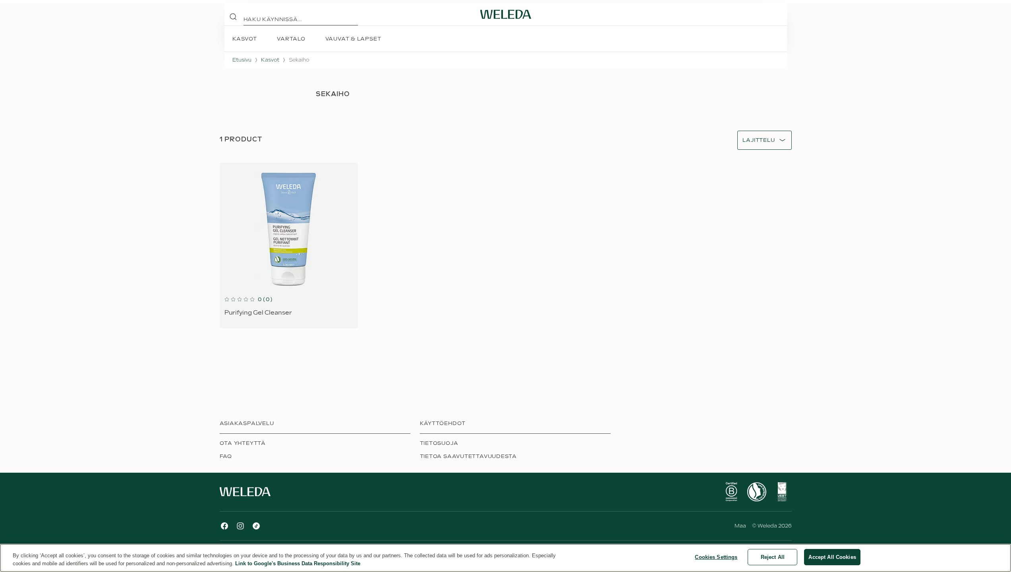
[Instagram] (240, 526)
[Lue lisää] (731, 491)
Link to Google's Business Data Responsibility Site (297, 563)
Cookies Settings (716, 557)
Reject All (773, 557)
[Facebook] (224, 526)
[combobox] (758, 140)
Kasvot (270, 60)
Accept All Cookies (832, 557)
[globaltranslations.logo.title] (505, 14)
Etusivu (241, 60)
